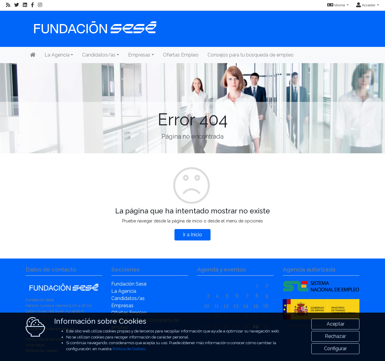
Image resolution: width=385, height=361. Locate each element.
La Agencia (123, 291)
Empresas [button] (139, 55)
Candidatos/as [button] (99, 55)
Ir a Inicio (192, 234)
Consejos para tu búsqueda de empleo (251, 55)
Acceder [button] (368, 5)
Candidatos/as (128, 298)
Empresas (122, 305)
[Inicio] (94, 24)
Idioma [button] (339, 5)
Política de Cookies (128, 349)
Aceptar (335, 324)
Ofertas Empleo (181, 55)
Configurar (335, 348)
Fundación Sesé (128, 284)
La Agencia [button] (57, 55)
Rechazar (335, 336)
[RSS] (8, 5)
